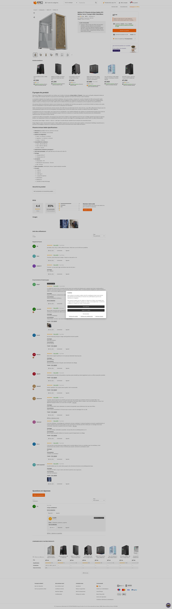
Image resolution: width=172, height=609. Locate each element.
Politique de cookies (73, 316)
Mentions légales (99, 316)
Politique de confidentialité (87, 316)
